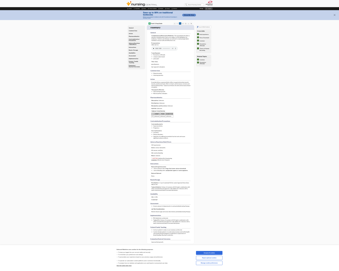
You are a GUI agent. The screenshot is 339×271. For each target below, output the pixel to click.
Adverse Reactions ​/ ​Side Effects (134, 43)
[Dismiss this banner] (334, 15)
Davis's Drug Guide (156, 23)
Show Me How (189, 15)
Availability (132, 53)
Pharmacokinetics (134, 36)
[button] (175, 8)
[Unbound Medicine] (209, 3)
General (131, 28)
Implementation (133, 58)
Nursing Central (148, 3)
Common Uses (133, 30)
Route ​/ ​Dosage (133, 50)
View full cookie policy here (124, 265)
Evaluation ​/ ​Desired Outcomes (134, 66)
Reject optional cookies (209, 258)
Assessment (132, 55)
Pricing (201, 8)
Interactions (132, 47)
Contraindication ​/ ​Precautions (134, 39)
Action (131, 33)
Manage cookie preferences (209, 263)
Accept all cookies (209, 253)
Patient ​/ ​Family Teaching (133, 62)
